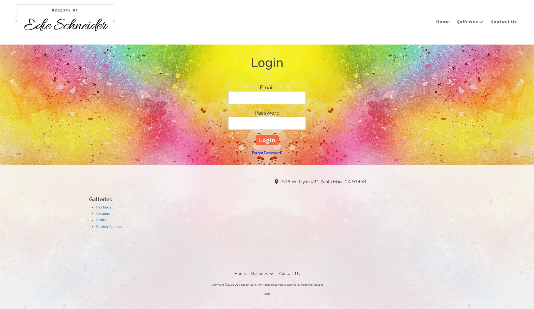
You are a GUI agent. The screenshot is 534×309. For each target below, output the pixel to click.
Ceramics (104, 213)
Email (267, 87)
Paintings (103, 207)
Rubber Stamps (109, 226)
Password (267, 113)
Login (267, 294)
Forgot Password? (267, 153)
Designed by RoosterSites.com (303, 285)
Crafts (101, 220)
